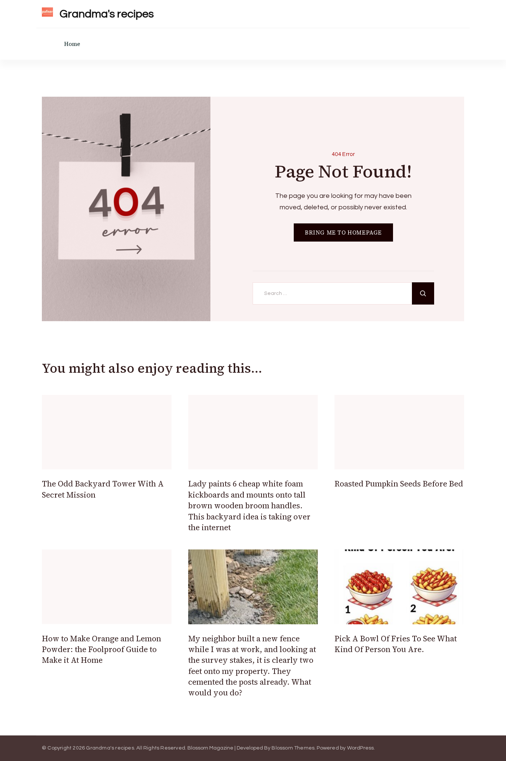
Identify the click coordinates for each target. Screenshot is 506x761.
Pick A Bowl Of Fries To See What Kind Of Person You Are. (395, 644)
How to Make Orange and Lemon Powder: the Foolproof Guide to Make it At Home (101, 649)
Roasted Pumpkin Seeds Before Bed (398, 483)
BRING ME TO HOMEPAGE (343, 232)
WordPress (360, 748)
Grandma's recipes (107, 14)
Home (72, 44)
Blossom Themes (293, 748)
